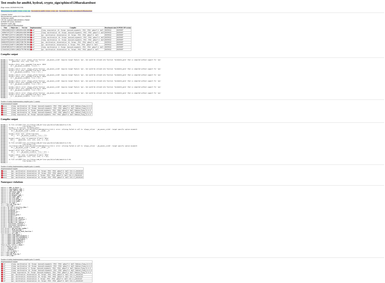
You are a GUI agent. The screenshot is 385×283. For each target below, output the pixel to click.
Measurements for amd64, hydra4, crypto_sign (15, 11)
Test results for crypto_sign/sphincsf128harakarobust (75, 11)
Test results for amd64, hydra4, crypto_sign (44, 11)
